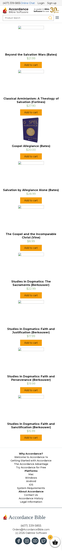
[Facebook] (18, 540)
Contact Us (31, 495)
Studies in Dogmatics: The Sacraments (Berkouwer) (31, 283)
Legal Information (31, 501)
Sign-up (51, 3)
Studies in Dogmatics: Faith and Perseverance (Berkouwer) (31, 378)
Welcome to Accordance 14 (31, 457)
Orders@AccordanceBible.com (31, 529)
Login (41, 3)
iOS (31, 484)
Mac (31, 474)
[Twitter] (43, 540)
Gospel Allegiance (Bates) (31, 146)
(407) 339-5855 (11, 3)
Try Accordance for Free (31, 467)
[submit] (50, 18)
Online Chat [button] (28, 3)
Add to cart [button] (31, 65)
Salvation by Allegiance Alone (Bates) (31, 190)
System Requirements (31, 488)
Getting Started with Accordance (31, 460)
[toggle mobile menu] (57, 17)
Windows (31, 477)
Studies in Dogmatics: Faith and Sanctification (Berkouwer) (31, 425)
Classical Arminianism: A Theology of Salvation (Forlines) (31, 100)
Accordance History (31, 498)
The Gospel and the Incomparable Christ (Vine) (31, 235)
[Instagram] (26, 540)
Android (31, 481)
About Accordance (31, 491)
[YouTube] (35, 540)
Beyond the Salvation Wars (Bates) (31, 54)
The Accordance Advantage (31, 464)
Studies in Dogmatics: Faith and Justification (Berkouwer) (31, 330)
